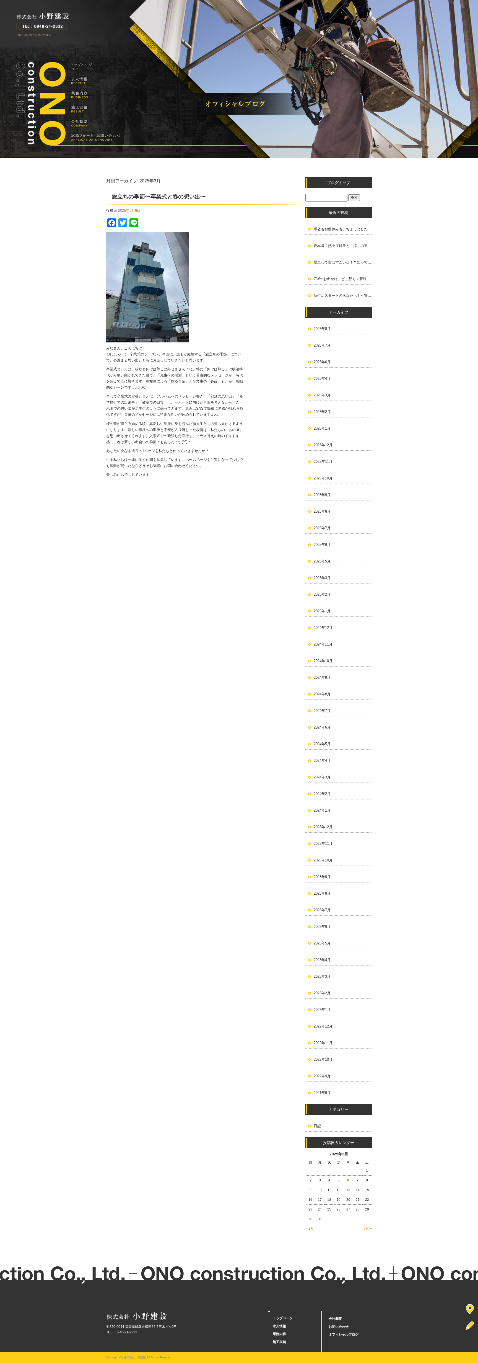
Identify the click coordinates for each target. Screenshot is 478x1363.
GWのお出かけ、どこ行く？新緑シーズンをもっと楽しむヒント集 (343, 279)
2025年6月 (322, 545)
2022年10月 (323, 1059)
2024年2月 (322, 794)
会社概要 (95, 123)
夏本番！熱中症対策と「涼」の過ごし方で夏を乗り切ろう (343, 246)
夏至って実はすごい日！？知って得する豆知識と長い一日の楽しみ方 (343, 262)
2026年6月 (322, 362)
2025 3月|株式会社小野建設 (34, 35)
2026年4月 (322, 378)
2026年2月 (322, 412)
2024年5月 (322, 744)
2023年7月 (322, 910)
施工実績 (95, 109)
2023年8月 (322, 893)
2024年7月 (322, 711)
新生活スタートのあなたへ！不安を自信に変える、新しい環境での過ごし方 (343, 295)
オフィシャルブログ (343, 1334)
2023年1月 (322, 1010)
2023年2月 (322, 993)
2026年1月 (322, 428)
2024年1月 (322, 810)
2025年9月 (322, 495)
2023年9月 (322, 877)
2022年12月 (323, 1026)
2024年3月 (322, 777)
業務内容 (95, 95)
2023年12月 (323, 827)
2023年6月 (322, 927)
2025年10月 (323, 478)
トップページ (95, 67)
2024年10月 (323, 661)
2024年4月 (322, 760)
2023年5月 (322, 943)
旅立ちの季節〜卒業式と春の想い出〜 (159, 196)
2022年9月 (322, 1076)
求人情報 (95, 81)
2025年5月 (322, 561)
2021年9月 (322, 1093)
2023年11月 (323, 843)
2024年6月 (322, 727)
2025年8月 (322, 511)
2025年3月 (322, 578)
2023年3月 (322, 976)
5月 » (368, 1228)
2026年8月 (322, 329)
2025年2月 (322, 594)
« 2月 (310, 1228)
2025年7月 (322, 528)
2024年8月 (322, 694)
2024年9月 (322, 677)
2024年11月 (323, 644)
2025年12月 (323, 445)
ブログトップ (338, 182)
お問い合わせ (95, 137)
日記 (317, 1126)
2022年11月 (323, 1043)
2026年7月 (322, 345)
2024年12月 (323, 628)
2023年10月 (323, 860)
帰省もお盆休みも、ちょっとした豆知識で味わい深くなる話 (343, 229)
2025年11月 (323, 462)
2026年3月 (322, 395)
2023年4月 (322, 960)
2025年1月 (322, 611)
